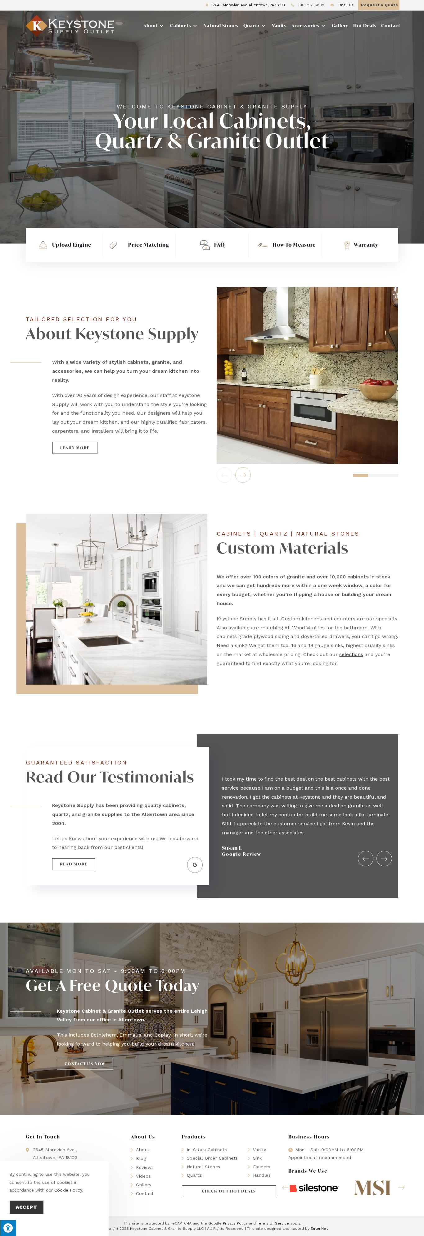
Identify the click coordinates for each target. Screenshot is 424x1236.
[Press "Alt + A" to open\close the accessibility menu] (8, 1228)
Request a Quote (379, 5)
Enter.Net (319, 1228)
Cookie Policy (68, 1190)
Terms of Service (273, 1223)
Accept (26, 1207)
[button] (74, 448)
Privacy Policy (235, 1223)
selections (351, 654)
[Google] (195, 865)
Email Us (345, 5)
